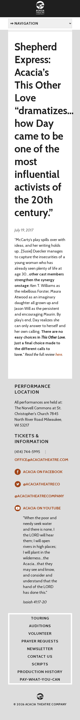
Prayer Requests (40, 641)
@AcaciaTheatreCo (41, 484)
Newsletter (40, 648)
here (58, 354)
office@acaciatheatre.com (41, 459)
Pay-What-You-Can (40, 679)
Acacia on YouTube (42, 508)
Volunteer (40, 633)
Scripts (40, 664)
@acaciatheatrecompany (39, 496)
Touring (40, 618)
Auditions (40, 626)
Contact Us (40, 656)
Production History (40, 671)
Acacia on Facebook (43, 471)
